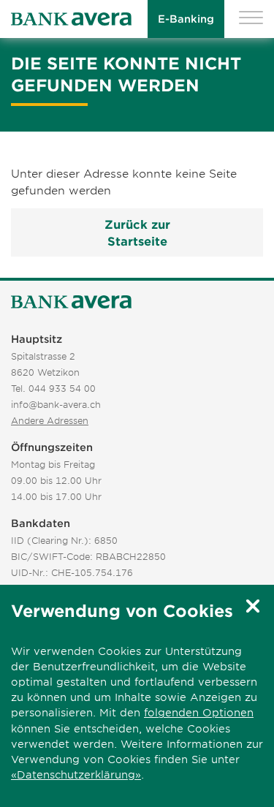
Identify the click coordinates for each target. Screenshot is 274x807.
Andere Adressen (49, 420)
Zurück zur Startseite (137, 232)
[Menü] (251, 20)
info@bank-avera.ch (56, 404)
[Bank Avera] (71, 19)
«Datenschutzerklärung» (76, 774)
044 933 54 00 (62, 388)
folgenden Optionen (199, 712)
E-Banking (186, 18)
